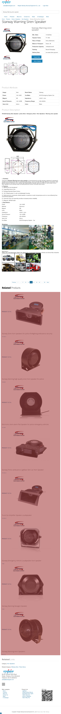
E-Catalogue (40, 16)
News (33, 16)
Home (5, 16)
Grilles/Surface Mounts (27, 692)
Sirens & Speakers (16, 19)
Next (48, 282)
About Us (19, 16)
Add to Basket (37, 61)
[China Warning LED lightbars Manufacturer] (6, 2)
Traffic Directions (26, 695)
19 (28, 282)
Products (12, 16)
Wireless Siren (15, 667)
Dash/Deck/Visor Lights (27, 693)
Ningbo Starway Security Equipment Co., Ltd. (29, 5)
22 (36, 282)
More (47, 16)
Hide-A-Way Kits (26, 697)
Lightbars (24, 691)
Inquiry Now (37, 57)
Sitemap (47, 711)
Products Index (40, 711)
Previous (14, 282)
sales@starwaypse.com (9, 5)
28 (44, 282)
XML (44, 711)
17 (22, 282)
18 (25, 282)
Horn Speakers (25, 19)
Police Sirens (22, 667)
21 (33, 282)
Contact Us (27, 16)
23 (39, 282)
